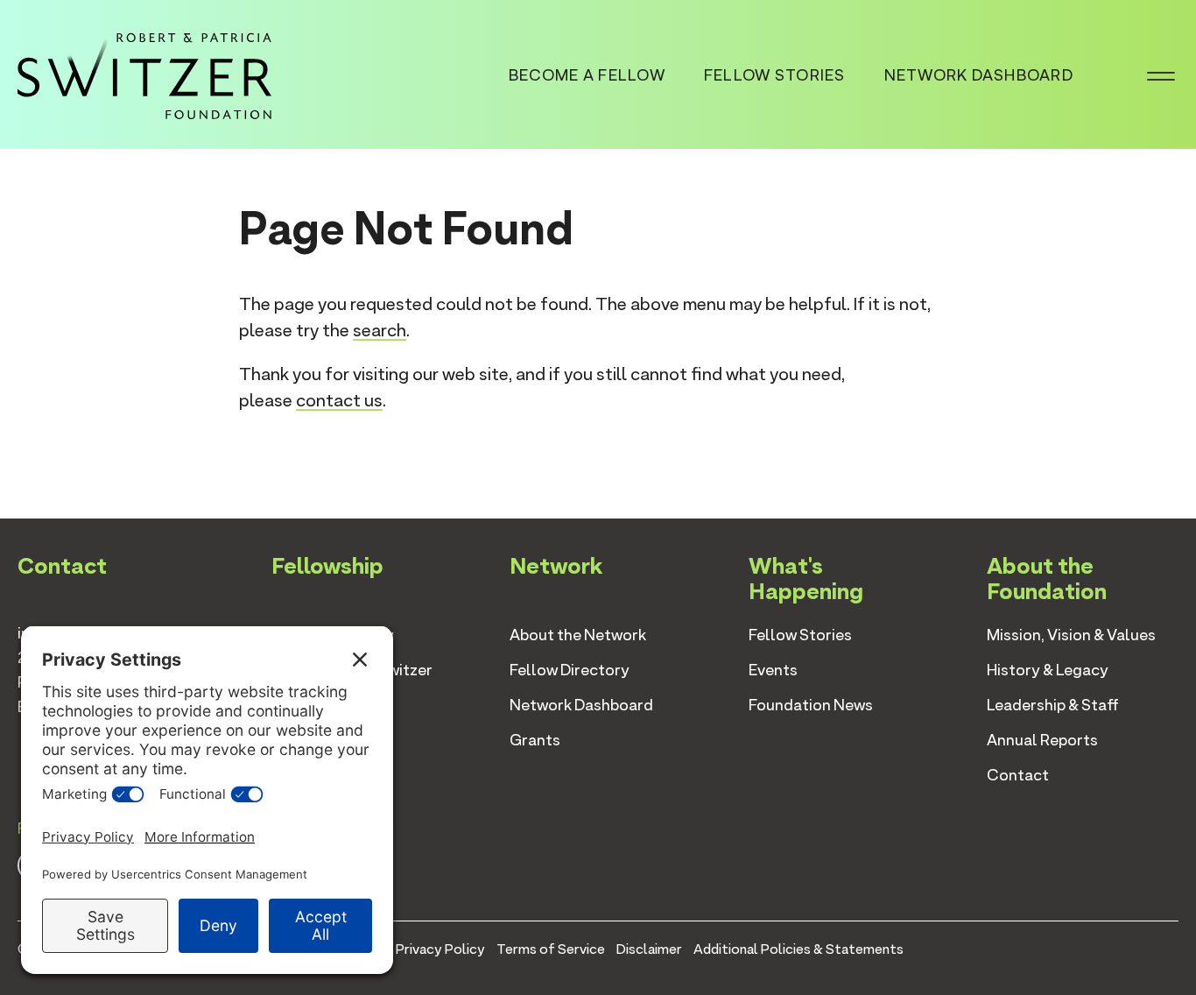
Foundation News (811, 704)
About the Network (578, 634)
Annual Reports (1042, 739)
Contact (1018, 775)
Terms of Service (550, 949)
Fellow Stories (775, 75)
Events (773, 669)
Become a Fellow (587, 75)
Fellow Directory (570, 669)
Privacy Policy (440, 949)
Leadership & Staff (1053, 704)
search (379, 330)
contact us (339, 400)
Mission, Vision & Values (1071, 634)
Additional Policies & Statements (798, 949)
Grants (535, 739)
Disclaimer (649, 949)
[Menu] (1160, 74)
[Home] (144, 72)
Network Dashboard (978, 75)
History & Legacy (1047, 669)
